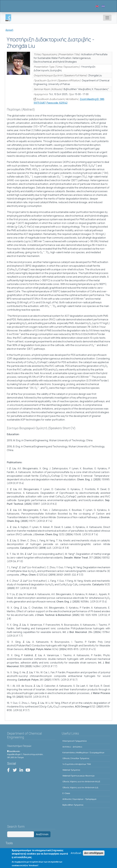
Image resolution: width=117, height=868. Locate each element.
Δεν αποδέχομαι (93, 853)
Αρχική (9, 30)
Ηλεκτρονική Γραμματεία (74, 740)
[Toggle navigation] (107, 18)
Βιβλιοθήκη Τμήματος (72, 804)
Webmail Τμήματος (71, 769)
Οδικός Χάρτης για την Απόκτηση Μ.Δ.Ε (81, 781)
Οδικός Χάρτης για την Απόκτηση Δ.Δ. (80, 787)
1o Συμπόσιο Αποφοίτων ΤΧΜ (76, 764)
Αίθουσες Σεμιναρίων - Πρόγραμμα (79, 799)
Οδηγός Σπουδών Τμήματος (75, 758)
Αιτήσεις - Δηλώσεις (72, 746)
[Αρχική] (9, 17)
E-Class (66, 793)
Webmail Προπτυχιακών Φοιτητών (78, 775)
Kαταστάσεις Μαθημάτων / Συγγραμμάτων (83, 752)
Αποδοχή (76, 853)
